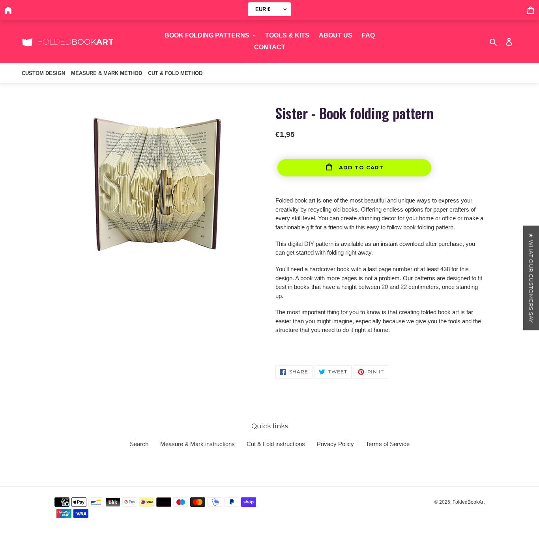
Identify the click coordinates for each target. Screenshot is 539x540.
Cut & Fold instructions (276, 444)
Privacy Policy (335, 444)
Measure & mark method (106, 73)
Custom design (43, 73)
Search (139, 444)
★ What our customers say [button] (531, 278)
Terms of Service (388, 444)
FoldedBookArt (469, 502)
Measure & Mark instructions (197, 444)
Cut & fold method (175, 73)
